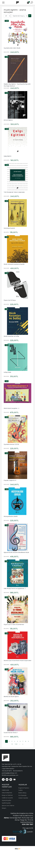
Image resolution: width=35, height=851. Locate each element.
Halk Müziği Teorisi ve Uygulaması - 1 (15, 588)
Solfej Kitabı (7, 372)
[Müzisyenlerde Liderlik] (17, 501)
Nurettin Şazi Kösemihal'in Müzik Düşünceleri (17, 660)
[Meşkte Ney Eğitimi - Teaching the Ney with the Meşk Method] (17, 69)
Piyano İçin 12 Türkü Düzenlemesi (14, 624)
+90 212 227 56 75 (7, 770)
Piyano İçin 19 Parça (10, 300)
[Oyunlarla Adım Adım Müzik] (17, 33)
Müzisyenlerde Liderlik (11, 516)
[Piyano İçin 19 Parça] (17, 285)
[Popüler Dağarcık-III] (17, 465)
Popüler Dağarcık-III (10, 480)
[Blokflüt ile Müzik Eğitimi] (17, 681)
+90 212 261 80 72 (17, 770)
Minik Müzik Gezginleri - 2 (11, 408)
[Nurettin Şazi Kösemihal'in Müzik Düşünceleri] (17, 645)
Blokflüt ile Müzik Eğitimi (11, 696)
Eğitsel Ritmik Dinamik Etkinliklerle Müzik (16, 552)
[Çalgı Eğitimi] (17, 141)
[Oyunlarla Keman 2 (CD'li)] (17, 429)
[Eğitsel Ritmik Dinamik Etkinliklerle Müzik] (17, 537)
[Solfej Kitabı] (17, 357)
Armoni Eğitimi (8, 120)
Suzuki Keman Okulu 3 (10, 732)
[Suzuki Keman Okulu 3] (17, 717)
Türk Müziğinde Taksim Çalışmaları (14, 192)
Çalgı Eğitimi (7, 156)
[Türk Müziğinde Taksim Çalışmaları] (17, 177)
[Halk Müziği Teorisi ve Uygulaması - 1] (17, 573)
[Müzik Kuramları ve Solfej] (17, 321)
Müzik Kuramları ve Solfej (11, 336)
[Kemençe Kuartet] (17, 213)
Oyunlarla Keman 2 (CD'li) (11, 444)
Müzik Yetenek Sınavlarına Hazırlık (14, 264)
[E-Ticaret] (17, 848)
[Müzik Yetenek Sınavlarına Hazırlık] (17, 249)
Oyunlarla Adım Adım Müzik (12, 48)
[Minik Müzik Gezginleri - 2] (17, 393)
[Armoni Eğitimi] (17, 105)
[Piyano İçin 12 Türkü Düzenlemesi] (17, 609)
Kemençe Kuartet (9, 228)
